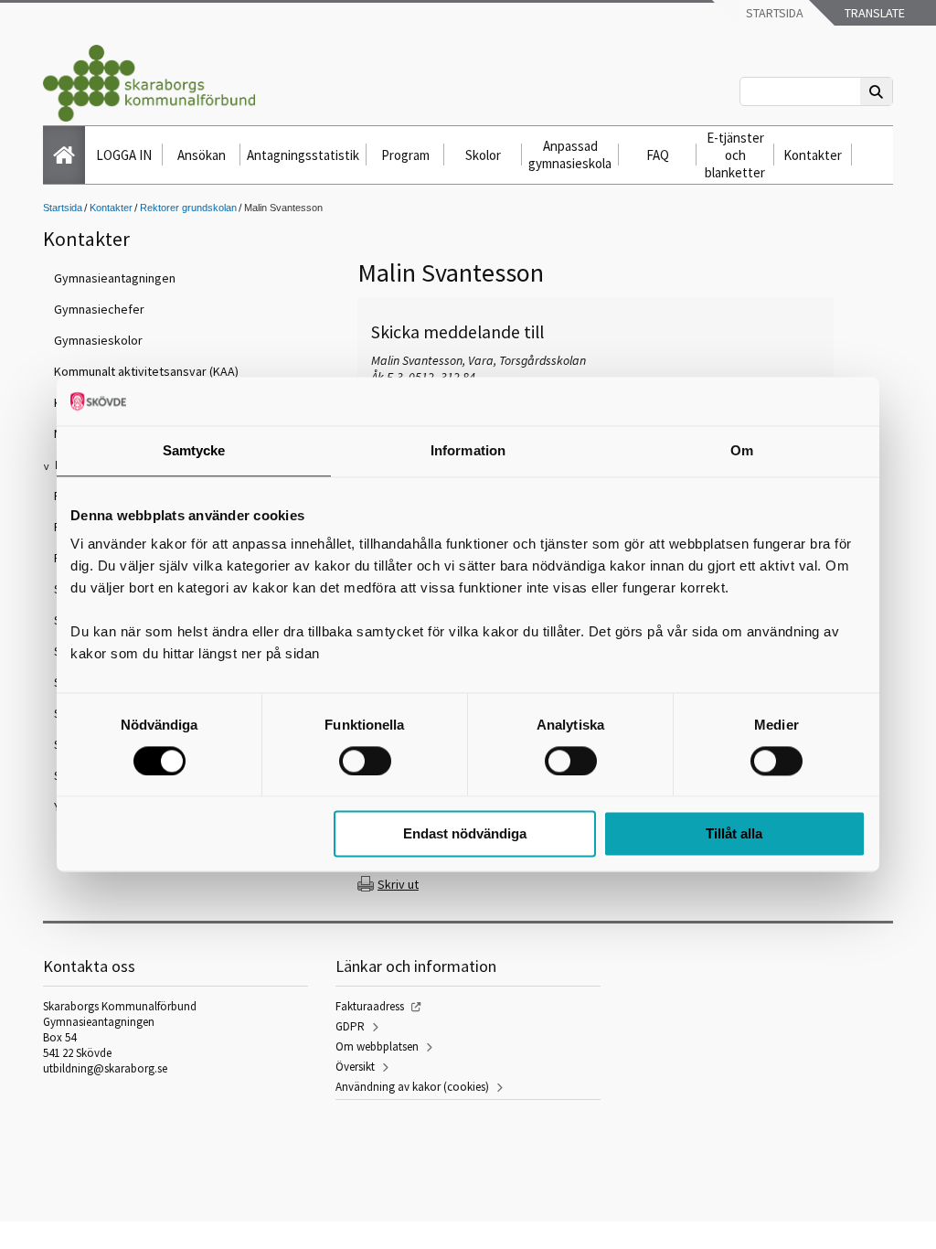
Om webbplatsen (377, 1046)
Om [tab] (741, 450)
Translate (873, 13)
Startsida (773, 13)
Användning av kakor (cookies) (412, 1086)
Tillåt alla (734, 834)
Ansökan (201, 155)
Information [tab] (468, 450)
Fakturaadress (369, 1006)
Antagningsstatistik (303, 155)
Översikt (355, 1066)
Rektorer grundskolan (188, 207)
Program (405, 155)
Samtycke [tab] (194, 450)
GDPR (350, 1026)
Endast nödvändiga (464, 834)
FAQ (657, 155)
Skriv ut (398, 884)
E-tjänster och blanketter (735, 155)
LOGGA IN (124, 155)
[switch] (365, 760)
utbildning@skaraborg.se (105, 1068)
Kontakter (812, 155)
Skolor (483, 155)
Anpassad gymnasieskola (570, 154)
